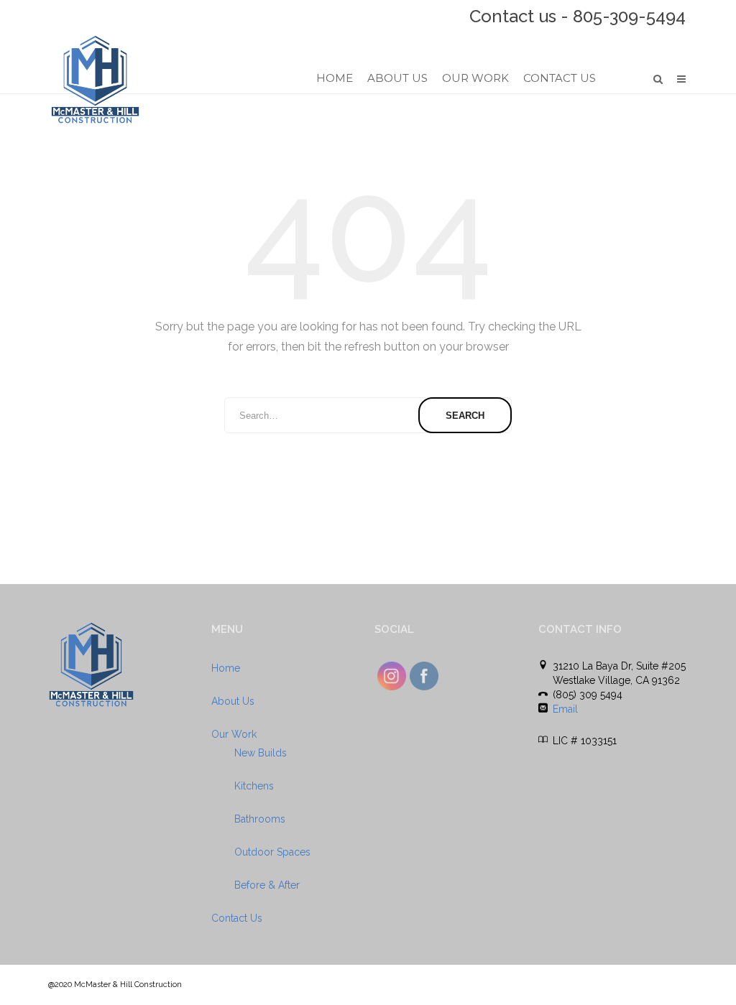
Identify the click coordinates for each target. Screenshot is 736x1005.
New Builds (260, 753)
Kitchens (254, 786)
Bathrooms (259, 819)
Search (465, 415)
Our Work (475, 78)
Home (334, 78)
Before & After (267, 885)
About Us (397, 78)
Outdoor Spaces (272, 852)
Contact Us (559, 78)
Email (565, 709)
